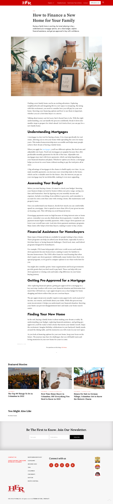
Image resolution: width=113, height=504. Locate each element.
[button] (51, 3)
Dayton (30, 477)
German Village (86, 391)
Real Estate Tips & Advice (75, 3)
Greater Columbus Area (55, 391)
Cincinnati (31, 474)
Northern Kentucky (35, 457)
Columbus (11, 391)
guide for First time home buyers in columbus (17, 461)
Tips (34, 10)
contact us (12, 457)
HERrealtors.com (95, 2)
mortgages (46, 149)
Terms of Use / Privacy (41, 498)
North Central (33, 481)
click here (64, 347)
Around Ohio (32, 464)
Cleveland (31, 460)
